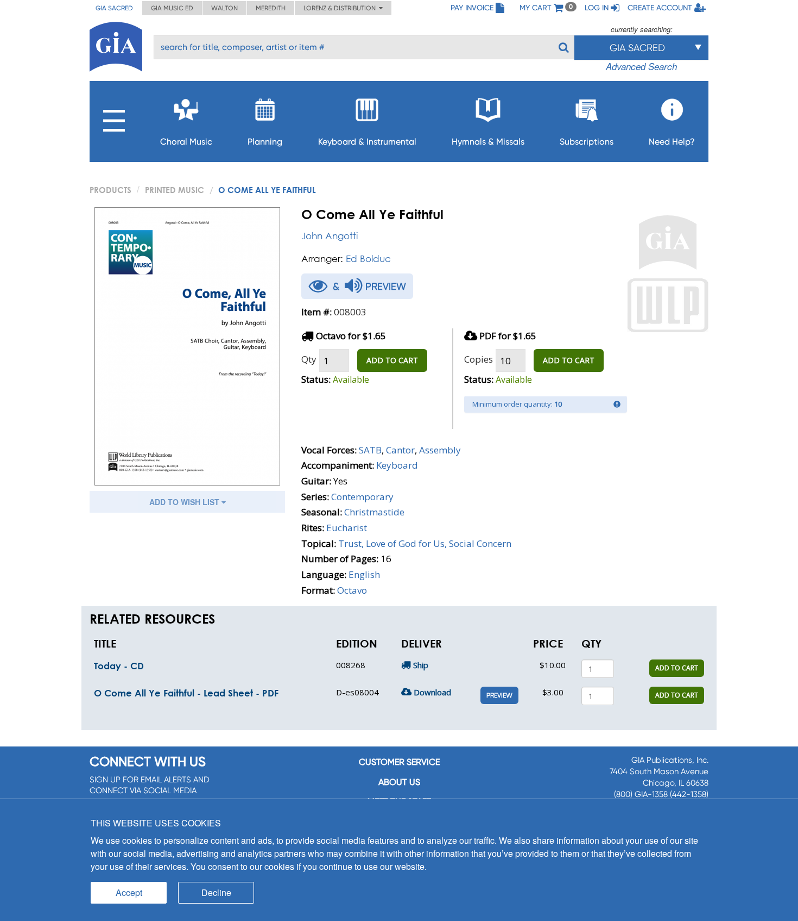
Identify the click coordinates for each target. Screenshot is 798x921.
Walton (224, 8)
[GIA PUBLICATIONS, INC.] (116, 45)
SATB (370, 450)
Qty (308, 359)
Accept (129, 892)
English (364, 574)
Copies (478, 359)
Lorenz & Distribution (341, 8)
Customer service (399, 762)
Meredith (271, 8)
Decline (216, 892)
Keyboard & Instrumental (367, 141)
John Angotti (329, 235)
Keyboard (397, 465)
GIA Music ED (172, 8)
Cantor (400, 450)
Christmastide (374, 512)
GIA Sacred (114, 8)
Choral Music (186, 141)
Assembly (440, 450)
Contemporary (362, 496)
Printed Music (174, 190)
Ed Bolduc (368, 258)
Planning (265, 141)
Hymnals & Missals (488, 141)
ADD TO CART (392, 360)
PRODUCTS (110, 190)
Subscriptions (586, 141)
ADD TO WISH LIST (185, 501)
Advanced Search (641, 66)
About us (399, 782)
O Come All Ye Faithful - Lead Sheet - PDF (186, 693)
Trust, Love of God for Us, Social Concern (424, 543)
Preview (499, 695)
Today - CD (119, 666)
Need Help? (672, 141)
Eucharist (346, 527)
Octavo (352, 590)
